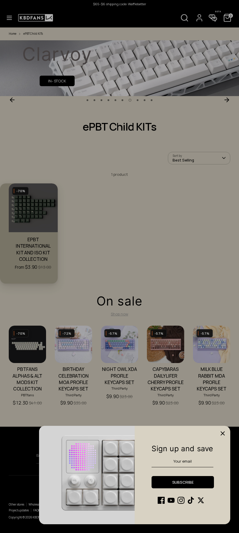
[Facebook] (161, 500)
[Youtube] (171, 500)
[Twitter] (200, 500)
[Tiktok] (190, 500)
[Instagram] (181, 500)
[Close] (222, 433)
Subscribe (183, 482)
